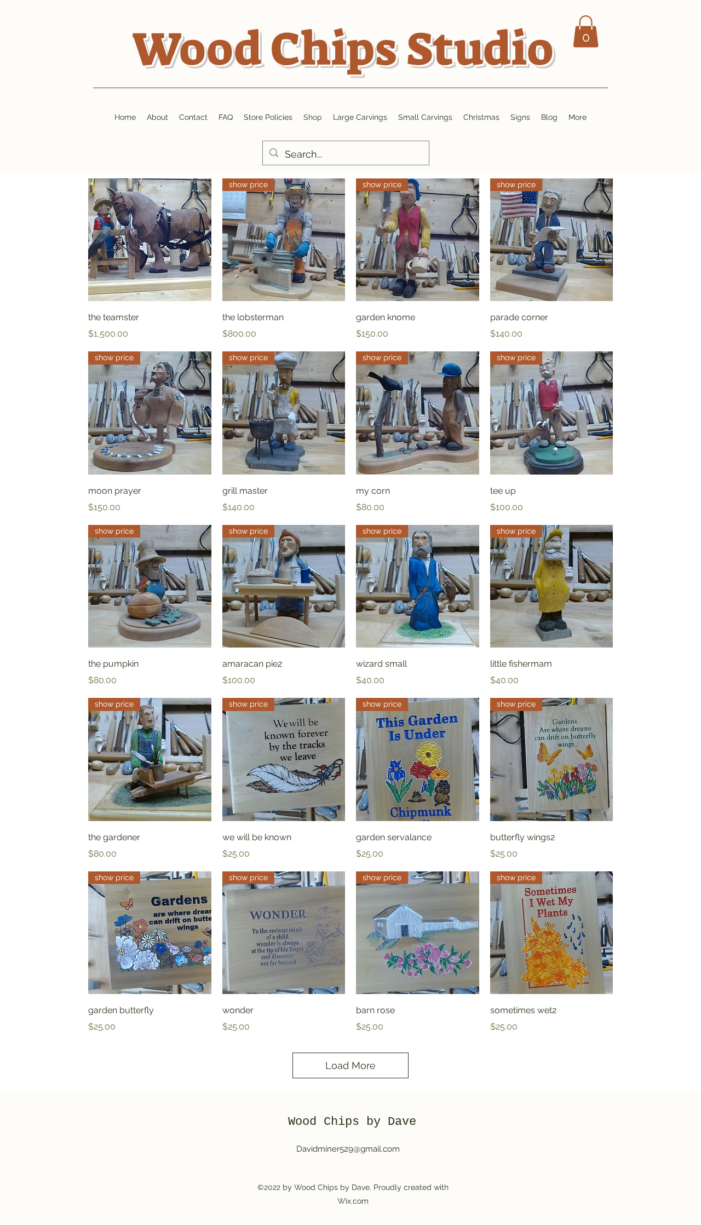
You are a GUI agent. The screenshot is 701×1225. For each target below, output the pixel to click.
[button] (585, 31)
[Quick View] (149, 240)
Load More (350, 1065)
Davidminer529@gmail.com (348, 1149)
